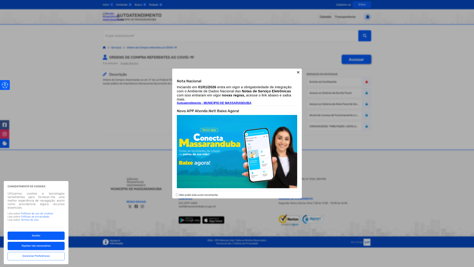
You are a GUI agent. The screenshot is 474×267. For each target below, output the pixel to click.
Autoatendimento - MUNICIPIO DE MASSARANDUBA (214, 103)
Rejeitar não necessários (36, 245)
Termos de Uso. (30, 219)
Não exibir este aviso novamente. (198, 195)
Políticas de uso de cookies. (37, 213)
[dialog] (36, 222)
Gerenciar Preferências (36, 256)
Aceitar (36, 235)
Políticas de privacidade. (35, 216)
